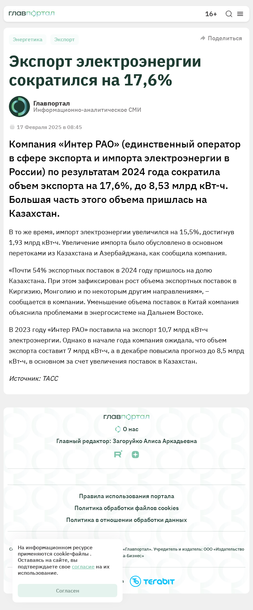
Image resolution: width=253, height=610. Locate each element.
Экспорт (64, 39)
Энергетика (27, 39)
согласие (83, 566)
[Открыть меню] (240, 14)
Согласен (67, 590)
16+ (211, 14)
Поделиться (225, 38)
